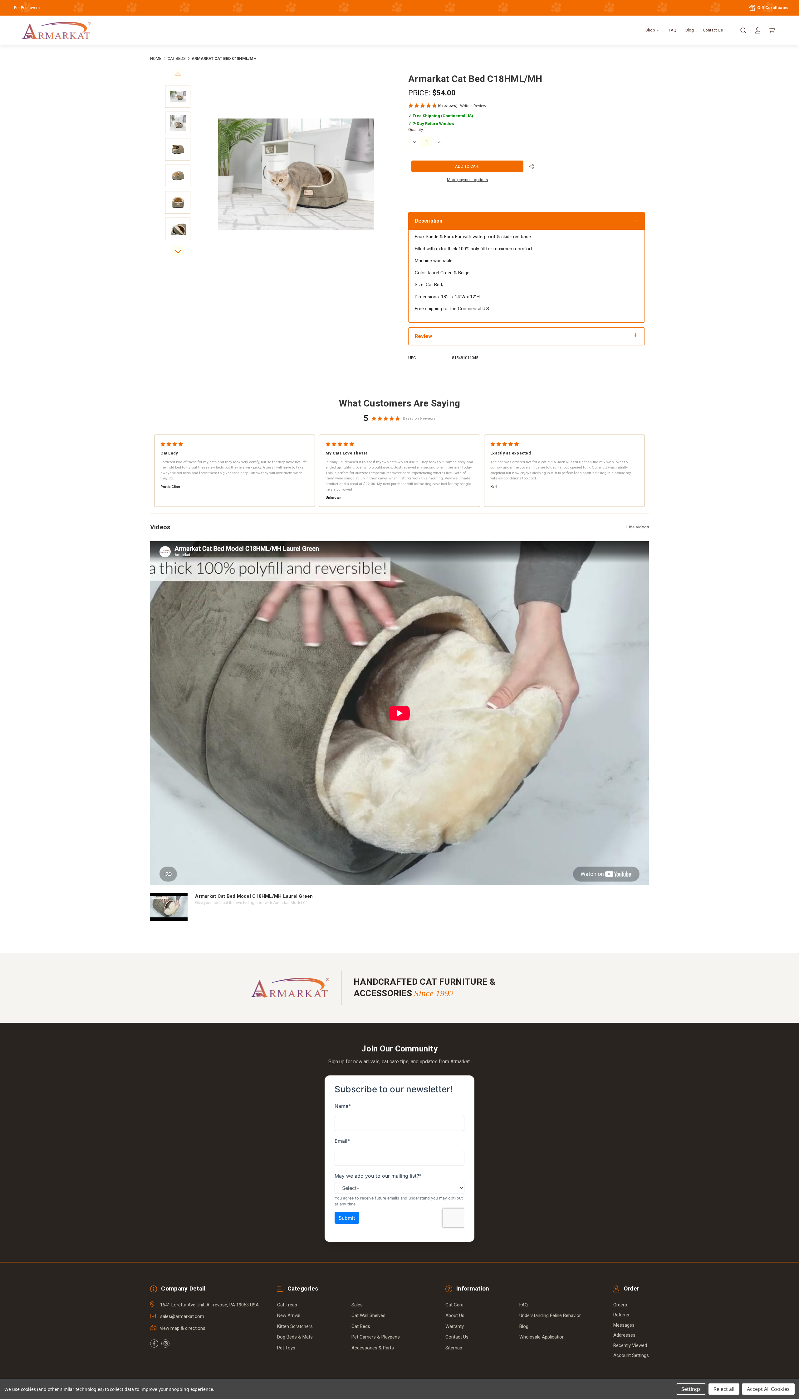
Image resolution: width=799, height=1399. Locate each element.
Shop (650, 30)
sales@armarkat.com (182, 1316)
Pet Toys (286, 1348)
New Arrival (288, 1315)
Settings (691, 1389)
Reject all (723, 1389)
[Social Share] (532, 167)
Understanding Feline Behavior (550, 1315)
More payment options (467, 179)
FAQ (672, 30)
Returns (621, 1315)
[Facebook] (154, 1343)
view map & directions (182, 1328)
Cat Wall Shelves (368, 1315)
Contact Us (713, 30)
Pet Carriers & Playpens (375, 1337)
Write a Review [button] (473, 105)
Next (178, 251)
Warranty (454, 1326)
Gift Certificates (772, 7)
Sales (357, 1305)
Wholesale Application (542, 1337)
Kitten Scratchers (295, 1326)
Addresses (624, 1335)
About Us (454, 1315)
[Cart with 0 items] (772, 30)
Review (423, 336)
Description (428, 221)
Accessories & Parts (372, 1348)
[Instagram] (165, 1343)
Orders (620, 1305)
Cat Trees (287, 1305)
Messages (624, 1325)
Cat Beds (360, 1326)
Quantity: (416, 129)
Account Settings (631, 1355)
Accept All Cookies (768, 1389)
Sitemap (453, 1348)
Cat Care (454, 1305)
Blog (689, 30)
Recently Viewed (630, 1345)
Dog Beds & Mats (295, 1337)
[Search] (743, 30)
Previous (178, 75)
